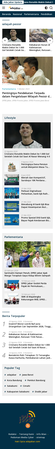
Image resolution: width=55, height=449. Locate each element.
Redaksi (12, 434)
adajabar (11, 374)
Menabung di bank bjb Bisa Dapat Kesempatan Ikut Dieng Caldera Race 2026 (35, 205)
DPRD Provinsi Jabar (20, 100)
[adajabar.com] (15, 7)
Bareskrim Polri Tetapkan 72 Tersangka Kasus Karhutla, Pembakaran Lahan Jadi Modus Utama (29, 356)
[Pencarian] (51, 7)
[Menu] (4, 7)
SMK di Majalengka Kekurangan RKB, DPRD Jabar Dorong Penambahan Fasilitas (35, 298)
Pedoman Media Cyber (22, 437)
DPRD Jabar (6, 100)
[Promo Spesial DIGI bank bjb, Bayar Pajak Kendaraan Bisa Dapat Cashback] (11, 219)
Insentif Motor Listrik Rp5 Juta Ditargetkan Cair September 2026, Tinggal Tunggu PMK (30, 325)
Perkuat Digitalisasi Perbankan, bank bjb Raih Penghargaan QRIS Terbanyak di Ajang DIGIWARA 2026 (34, 192)
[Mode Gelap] (46, 7)
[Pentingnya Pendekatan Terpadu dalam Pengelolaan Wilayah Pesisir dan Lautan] (27, 71)
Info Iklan (41, 434)
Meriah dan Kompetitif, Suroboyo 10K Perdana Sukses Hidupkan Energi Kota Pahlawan (33, 179)
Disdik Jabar (41, 391)
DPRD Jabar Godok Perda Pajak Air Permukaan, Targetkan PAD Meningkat (35, 284)
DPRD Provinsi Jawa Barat (39, 100)
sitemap (40, 437)
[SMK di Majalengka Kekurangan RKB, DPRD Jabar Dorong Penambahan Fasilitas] (11, 298)
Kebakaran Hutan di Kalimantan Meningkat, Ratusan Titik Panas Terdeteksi (41, 48)
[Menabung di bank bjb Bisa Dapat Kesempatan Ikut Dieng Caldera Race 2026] (11, 206)
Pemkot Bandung (36, 380)
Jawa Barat (27, 374)
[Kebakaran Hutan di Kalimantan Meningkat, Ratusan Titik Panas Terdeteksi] (41, 35)
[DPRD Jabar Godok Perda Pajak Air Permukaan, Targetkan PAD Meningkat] (11, 285)
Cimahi (26, 385)
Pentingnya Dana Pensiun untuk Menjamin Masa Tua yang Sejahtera (35, 165)
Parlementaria (9, 89)
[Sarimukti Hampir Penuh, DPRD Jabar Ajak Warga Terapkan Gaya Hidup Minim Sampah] (27, 254)
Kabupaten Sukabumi (18, 391)
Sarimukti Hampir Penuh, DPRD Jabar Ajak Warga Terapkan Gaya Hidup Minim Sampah (27, 274)
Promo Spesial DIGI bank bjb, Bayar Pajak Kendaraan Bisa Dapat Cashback (36, 219)
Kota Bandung (14, 380)
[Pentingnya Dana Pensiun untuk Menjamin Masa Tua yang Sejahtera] (11, 166)
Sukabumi (12, 385)
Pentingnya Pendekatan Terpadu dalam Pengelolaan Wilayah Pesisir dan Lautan (27, 96)
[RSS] (28, 425)
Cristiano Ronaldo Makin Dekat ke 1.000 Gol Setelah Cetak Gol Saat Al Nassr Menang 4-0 (13, 48)
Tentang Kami (26, 434)
